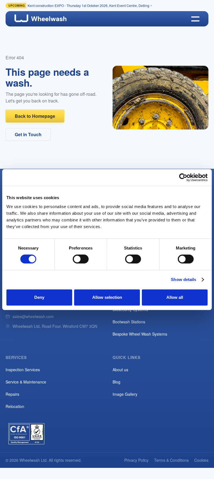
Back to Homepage (35, 116)
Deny (39, 297)
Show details (183, 279)
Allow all (174, 297)
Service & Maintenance (26, 382)
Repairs (12, 394)
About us (120, 369)
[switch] (81, 259)
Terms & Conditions (171, 460)
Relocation (15, 406)
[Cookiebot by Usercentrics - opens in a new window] (183, 177)
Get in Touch (28, 134)
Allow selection (107, 297)
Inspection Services (23, 369)
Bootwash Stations (129, 321)
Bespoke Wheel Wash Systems (140, 334)
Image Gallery (125, 394)
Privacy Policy (136, 460)
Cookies (201, 460)
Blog (116, 382)
